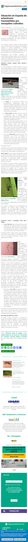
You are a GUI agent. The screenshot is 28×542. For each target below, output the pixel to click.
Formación (14, 511)
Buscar (24, 9)
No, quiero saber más (19, 539)
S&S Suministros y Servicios (14, 414)
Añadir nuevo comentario (7, 351)
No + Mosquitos (14, 436)
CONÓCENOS (6, 527)
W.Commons (11, 256)
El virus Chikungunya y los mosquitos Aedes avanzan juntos (18, 373)
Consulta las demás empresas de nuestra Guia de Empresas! (14, 449)
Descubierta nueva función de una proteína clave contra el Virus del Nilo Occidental (18, 383)
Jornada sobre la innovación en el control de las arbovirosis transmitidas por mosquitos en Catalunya (18, 364)
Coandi (14, 398)
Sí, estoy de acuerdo (7, 539)
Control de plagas (18, 27)
